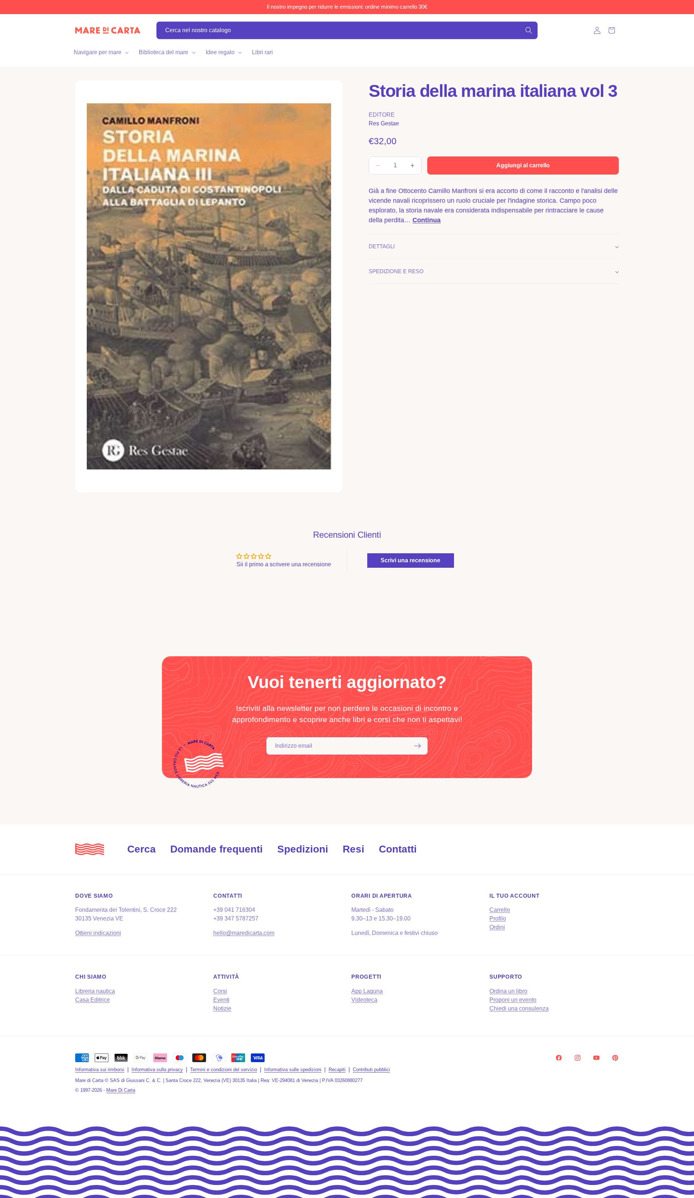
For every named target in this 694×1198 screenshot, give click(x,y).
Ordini (497, 927)
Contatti (398, 849)
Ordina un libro (508, 991)
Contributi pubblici (371, 1069)
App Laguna (367, 991)
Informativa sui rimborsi (99, 1069)
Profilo (497, 919)
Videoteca (364, 999)
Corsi (220, 991)
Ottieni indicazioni (98, 933)
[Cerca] (528, 30)
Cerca (141, 849)
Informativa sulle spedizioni (292, 1069)
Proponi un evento (512, 999)
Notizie (222, 1008)
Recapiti (337, 1069)
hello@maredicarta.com (243, 933)
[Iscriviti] (417, 746)
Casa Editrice (92, 999)
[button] (100, 52)
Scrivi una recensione (410, 560)
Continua (426, 220)
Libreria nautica (95, 991)
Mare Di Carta (120, 1090)
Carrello (499, 910)
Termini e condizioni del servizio (223, 1069)
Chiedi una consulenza (519, 1008)
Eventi (221, 999)
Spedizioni (302, 849)
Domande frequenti (216, 849)
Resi (353, 849)
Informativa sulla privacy (157, 1069)
